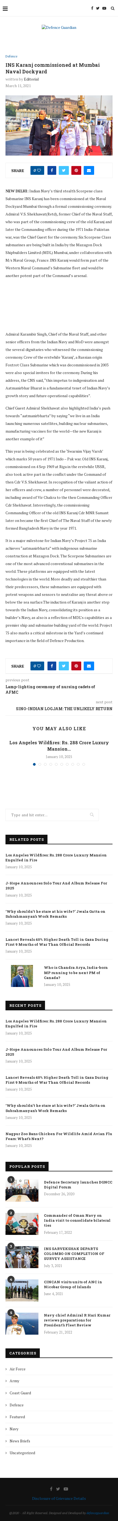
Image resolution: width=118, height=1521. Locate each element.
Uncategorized (22, 1452)
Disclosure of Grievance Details (59, 1498)
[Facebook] (92, 8)
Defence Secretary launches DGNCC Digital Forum (78, 1185)
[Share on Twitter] (64, 170)
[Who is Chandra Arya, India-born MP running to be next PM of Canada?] (21, 976)
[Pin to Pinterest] (76, 170)
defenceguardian (97, 1513)
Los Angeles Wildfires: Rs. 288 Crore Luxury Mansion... (59, 745)
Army (14, 1380)
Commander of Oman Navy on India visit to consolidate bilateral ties (77, 1220)
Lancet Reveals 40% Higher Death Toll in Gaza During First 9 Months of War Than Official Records (56, 942)
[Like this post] (39, 170)
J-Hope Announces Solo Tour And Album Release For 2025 (56, 886)
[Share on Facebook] (51, 170)
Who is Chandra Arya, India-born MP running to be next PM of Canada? (76, 972)
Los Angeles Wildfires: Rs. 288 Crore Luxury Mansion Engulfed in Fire (56, 857)
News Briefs (20, 1440)
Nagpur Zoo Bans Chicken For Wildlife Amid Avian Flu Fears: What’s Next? (58, 1136)
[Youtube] (104, 8)
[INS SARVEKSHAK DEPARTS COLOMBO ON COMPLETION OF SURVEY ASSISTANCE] (21, 1257)
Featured (17, 1416)
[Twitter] (98, 8)
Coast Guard (20, 1392)
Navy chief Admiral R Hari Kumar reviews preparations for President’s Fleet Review (77, 1320)
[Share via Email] (89, 170)
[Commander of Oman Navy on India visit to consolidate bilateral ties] (21, 1224)
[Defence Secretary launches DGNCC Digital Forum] (21, 1191)
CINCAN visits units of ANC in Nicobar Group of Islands (73, 1284)
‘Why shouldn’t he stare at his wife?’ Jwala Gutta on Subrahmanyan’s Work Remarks (55, 914)
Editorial (31, 79)
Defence (11, 56)
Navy (14, 1428)
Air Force (18, 1368)
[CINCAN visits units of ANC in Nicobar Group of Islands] (21, 1290)
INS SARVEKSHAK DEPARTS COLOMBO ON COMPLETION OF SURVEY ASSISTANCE (74, 1253)
